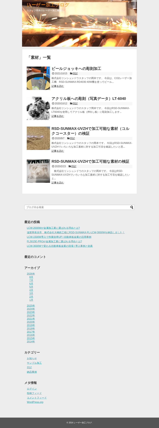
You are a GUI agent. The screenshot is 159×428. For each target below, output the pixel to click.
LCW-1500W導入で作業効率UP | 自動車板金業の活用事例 (59, 237)
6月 (31, 283)
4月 (31, 290)
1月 (31, 300)
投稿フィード (34, 393)
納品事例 (32, 372)
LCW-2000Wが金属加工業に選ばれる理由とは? (53, 228)
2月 (31, 296)
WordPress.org (35, 402)
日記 (75, 73)
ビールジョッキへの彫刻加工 (76, 68)
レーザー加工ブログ (48, 4)
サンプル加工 (34, 363)
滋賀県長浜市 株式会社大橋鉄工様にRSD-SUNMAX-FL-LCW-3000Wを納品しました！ (76, 232)
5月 (31, 287)
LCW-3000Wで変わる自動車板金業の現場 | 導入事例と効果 (60, 246)
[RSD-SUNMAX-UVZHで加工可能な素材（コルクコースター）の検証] (38, 138)
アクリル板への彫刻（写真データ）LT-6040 (89, 98)
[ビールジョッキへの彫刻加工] (38, 78)
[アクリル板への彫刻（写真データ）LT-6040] (38, 108)
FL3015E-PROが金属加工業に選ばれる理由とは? (54, 241)
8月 (31, 277)
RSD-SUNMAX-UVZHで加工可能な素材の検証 (90, 161)
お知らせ (32, 358)
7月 (31, 280)
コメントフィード (37, 397)
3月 (31, 293)
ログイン (32, 388)
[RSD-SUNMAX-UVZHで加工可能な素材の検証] (38, 171)
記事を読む (58, 86)
